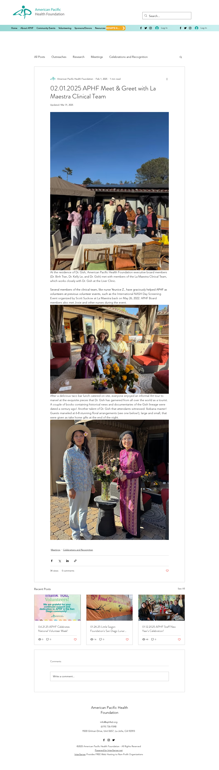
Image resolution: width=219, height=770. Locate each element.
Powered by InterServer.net (109, 750)
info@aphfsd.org (108, 722)
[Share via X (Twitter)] (59, 560)
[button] (27, 28)
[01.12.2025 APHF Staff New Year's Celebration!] (161, 608)
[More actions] (167, 79)
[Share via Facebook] (51, 560)
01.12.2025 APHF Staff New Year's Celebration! (159, 629)
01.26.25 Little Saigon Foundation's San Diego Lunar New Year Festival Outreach (107, 629)
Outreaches (58, 57)
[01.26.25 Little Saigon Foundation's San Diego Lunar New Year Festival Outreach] (109, 608)
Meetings (97, 57)
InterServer (80, 754)
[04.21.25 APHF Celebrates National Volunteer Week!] (57, 608)
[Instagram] (150, 28)
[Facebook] (141, 28)
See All (181, 588)
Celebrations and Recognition (128, 57)
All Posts (39, 57)
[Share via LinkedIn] (67, 560)
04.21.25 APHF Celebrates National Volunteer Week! (54, 629)
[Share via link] (75, 560)
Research (78, 57)
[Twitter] (145, 28)
